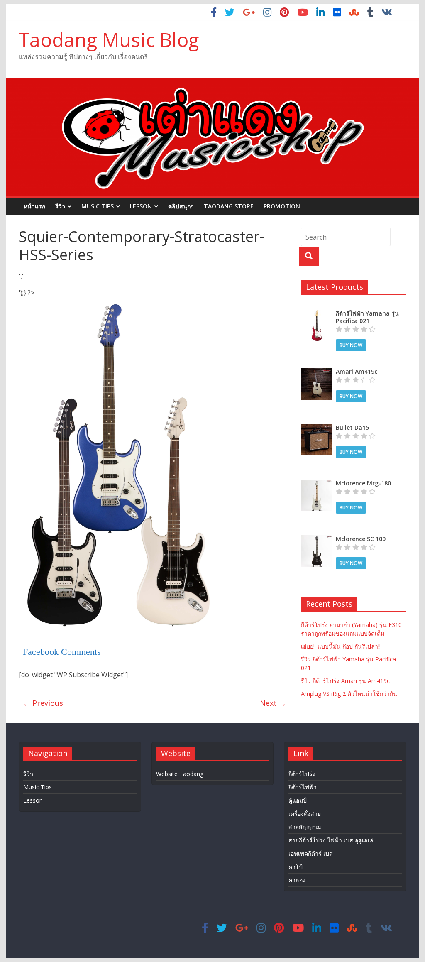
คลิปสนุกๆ (181, 206)
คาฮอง (296, 880)
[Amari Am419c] (316, 372)
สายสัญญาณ (304, 827)
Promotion (282, 206)
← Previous (43, 703)
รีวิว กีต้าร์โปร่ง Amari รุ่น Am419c (345, 681)
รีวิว (60, 206)
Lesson (141, 206)
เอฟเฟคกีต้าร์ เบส (310, 853)
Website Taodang (179, 774)
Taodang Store (229, 206)
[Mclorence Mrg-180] (316, 484)
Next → (273, 703)
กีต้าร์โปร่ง (301, 774)
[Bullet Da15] (316, 428)
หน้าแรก (34, 206)
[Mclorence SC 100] (316, 539)
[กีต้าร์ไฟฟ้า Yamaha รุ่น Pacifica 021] (316, 314)
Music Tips (97, 206)
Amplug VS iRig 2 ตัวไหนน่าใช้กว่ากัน (349, 694)
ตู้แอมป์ (297, 800)
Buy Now (351, 345)
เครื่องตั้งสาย (304, 814)
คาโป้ (295, 867)
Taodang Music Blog (109, 39)
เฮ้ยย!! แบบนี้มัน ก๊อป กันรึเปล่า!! (341, 646)
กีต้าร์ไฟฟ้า (302, 787)
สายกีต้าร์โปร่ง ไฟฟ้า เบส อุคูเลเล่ (331, 840)
